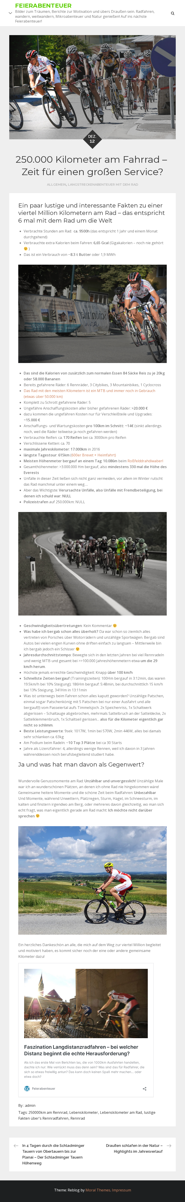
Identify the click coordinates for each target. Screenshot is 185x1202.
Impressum (121, 1190)
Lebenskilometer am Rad (121, 1112)
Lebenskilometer (83, 1112)
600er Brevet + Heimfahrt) (94, 455)
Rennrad (77, 1118)
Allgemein (56, 185)
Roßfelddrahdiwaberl (145, 460)
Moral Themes (98, 1190)
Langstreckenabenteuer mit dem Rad (103, 185)
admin (30, 1105)
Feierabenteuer (43, 5)
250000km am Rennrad (47, 1112)
